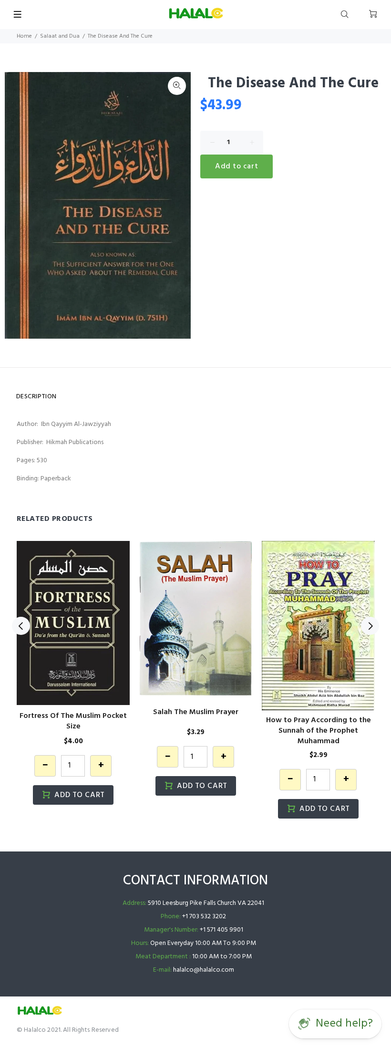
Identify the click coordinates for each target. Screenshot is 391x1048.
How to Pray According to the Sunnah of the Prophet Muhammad (318, 731)
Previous (21, 626)
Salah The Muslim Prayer (195, 712)
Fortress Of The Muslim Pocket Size (73, 721)
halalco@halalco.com (203, 970)
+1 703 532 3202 (204, 916)
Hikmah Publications (74, 442)
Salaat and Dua (60, 36)
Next (370, 626)
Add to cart (236, 166)
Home (24, 36)
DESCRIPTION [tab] (36, 396)
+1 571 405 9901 (221, 929)
